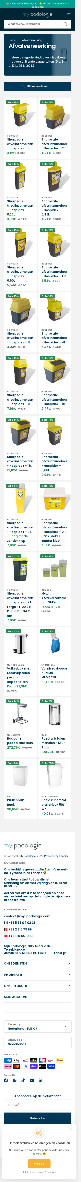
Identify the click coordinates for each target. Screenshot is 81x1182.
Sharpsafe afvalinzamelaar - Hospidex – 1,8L (54, 271)
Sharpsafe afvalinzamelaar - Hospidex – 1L (20, 143)
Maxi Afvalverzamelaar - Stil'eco (53, 597)
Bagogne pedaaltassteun (20, 740)
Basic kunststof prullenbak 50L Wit (53, 804)
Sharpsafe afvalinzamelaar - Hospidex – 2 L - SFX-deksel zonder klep (54, 532)
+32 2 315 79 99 (19, 929)
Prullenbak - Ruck (16, 802)
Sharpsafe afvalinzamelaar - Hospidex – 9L (54, 399)
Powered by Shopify (56, 856)
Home (12, 40)
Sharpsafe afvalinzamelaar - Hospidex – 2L (54, 143)
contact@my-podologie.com (27, 916)
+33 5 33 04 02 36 (22, 922)
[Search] (66, 24)
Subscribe (37, 1118)
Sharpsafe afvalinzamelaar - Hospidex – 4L (54, 337)
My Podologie (28, 856)
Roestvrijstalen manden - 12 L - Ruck (53, 742)
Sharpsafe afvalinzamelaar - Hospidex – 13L (20, 461)
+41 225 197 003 (20, 936)
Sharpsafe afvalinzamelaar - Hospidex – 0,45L (54, 208)
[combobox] (37, 24)
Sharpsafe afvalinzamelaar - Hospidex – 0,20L (20, 208)
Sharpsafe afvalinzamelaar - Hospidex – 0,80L (54, 463)
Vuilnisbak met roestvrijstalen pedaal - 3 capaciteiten (19, 675)
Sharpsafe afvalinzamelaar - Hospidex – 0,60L (20, 274)
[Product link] (20, 128)
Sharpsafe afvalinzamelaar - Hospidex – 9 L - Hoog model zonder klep (20, 532)
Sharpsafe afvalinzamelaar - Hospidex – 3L (20, 337)
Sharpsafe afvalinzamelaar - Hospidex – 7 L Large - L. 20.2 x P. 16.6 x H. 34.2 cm (20, 604)
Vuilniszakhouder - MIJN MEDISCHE (54, 672)
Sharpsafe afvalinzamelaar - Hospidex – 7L (20, 399)
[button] (5, 14)
